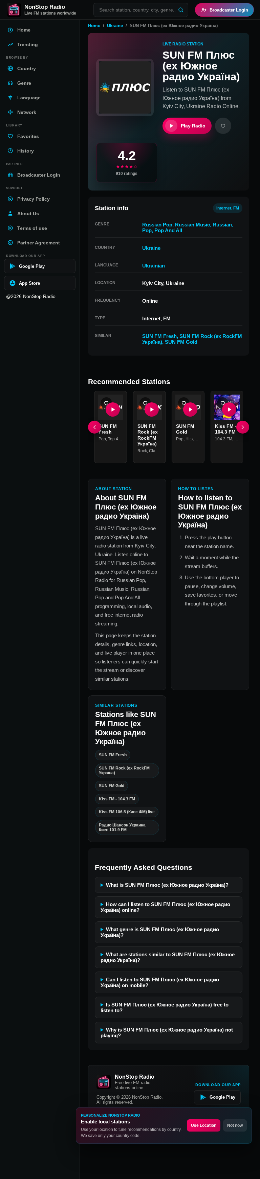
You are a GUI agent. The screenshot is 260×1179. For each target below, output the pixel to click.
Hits (189, 439)
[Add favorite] (223, 126)
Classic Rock (161, 450)
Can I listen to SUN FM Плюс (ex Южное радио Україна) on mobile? (160, 982)
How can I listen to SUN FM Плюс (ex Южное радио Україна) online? (165, 907)
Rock (142, 450)
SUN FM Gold (181, 342)
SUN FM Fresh (159, 336)
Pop (147, 230)
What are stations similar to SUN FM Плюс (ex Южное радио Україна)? (168, 957)
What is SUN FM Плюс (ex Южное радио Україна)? (167, 885)
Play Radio (193, 125)
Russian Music (192, 224)
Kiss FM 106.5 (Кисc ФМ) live (127, 812)
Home (94, 25)
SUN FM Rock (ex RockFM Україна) (147, 435)
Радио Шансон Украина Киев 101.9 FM (122, 827)
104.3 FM (223, 439)
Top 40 (114, 439)
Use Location (203, 1125)
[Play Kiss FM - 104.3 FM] (229, 409)
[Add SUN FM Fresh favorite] (106, 403)
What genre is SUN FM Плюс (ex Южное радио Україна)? (160, 932)
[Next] (242, 427)
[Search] (180, 9)
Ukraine (115, 25)
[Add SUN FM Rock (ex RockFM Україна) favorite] (145, 403)
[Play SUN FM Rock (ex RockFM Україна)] (151, 409)
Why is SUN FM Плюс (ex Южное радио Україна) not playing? (167, 1032)
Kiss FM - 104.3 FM (226, 429)
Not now (235, 1125)
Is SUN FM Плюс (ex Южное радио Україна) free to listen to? (165, 1007)
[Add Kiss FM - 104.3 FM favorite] (223, 403)
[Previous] (94, 427)
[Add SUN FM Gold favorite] (184, 403)
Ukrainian (153, 265)
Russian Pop (157, 224)
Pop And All (168, 230)
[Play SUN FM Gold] (190, 409)
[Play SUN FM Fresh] (113, 409)
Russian (222, 224)
